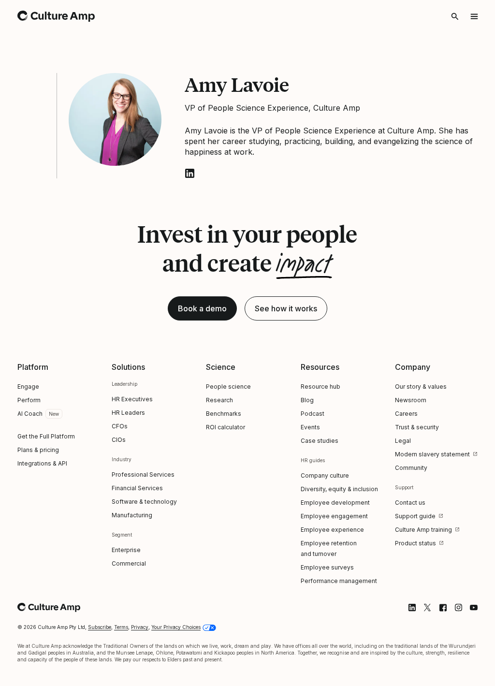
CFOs (120, 426)
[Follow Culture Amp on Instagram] (458, 608)
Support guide (415, 516)
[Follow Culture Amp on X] (427, 608)
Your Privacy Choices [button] (176, 627)
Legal (403, 440)
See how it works (286, 308)
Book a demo (202, 308)
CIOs (119, 439)
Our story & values (421, 386)
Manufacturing (132, 515)
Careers (406, 413)
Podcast (312, 413)
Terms (121, 627)
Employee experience (332, 529)
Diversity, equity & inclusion (339, 489)
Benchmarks (223, 413)
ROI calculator (225, 427)
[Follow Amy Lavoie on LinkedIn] (189, 173)
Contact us (410, 502)
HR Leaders (128, 412)
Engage (28, 386)
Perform (29, 400)
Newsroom (410, 400)
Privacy (139, 627)
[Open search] (455, 16)
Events (310, 427)
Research (219, 400)
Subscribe (99, 627)
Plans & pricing (38, 449)
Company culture (325, 475)
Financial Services (137, 488)
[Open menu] (474, 16)
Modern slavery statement (432, 454)
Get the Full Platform (46, 436)
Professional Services (143, 474)
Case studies (319, 440)
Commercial (129, 563)
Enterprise (126, 550)
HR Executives (132, 399)
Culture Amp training (423, 529)
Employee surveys (327, 567)
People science (228, 386)
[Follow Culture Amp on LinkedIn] (412, 608)
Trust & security (417, 427)
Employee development (335, 502)
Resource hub (320, 386)
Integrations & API (42, 463)
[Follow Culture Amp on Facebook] (443, 608)
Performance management (339, 580)
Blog (307, 400)
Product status (415, 543)
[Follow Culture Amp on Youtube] (474, 608)
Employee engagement (334, 516)
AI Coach (30, 413)
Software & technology (144, 501)
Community (411, 467)
